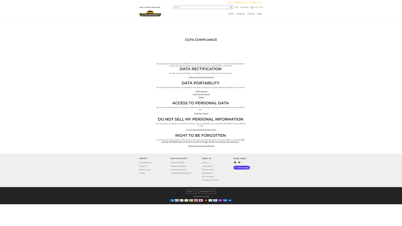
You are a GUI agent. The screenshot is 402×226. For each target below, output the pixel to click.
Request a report (201, 114)
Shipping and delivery (179, 166)
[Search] (231, 7)
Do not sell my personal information (201, 130)
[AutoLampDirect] (150, 13)
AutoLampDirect (145, 163)
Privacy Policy (207, 166)
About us (205, 163)
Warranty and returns (178, 170)
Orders (201, 97)
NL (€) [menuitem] (261, 7)
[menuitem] (241, 7)
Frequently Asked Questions (181, 173)
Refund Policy (207, 173)
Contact (142, 173)
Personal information (201, 95)
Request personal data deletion (201, 146)
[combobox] (201, 7)
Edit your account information (201, 77)
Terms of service (208, 170)
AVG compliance (208, 177)
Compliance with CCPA (210, 180)
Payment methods (177, 163)
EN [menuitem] (256, 7)
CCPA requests (201, 92)
